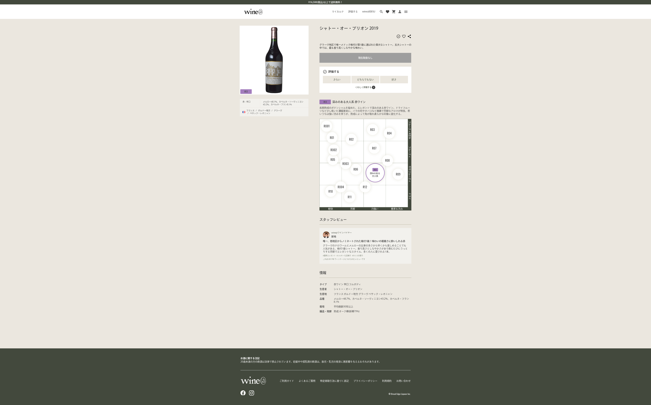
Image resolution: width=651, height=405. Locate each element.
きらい (336, 79)
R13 (246, 91)
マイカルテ (338, 11)
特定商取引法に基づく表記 (334, 381)
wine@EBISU (368, 11)
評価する (353, 11)
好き (394, 79)
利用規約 (387, 381)
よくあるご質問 (307, 381)
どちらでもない (365, 79)
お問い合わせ (403, 381)
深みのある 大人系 (375, 172)
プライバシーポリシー (365, 381)
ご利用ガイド (287, 381)
